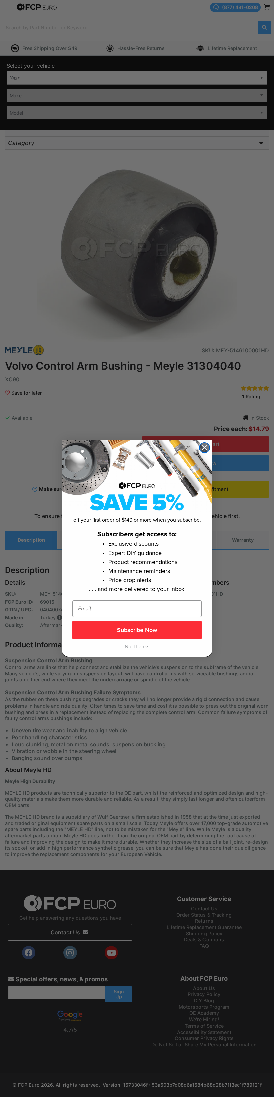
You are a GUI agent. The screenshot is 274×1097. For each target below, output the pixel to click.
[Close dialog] (204, 448)
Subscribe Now (137, 630)
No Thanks (137, 646)
